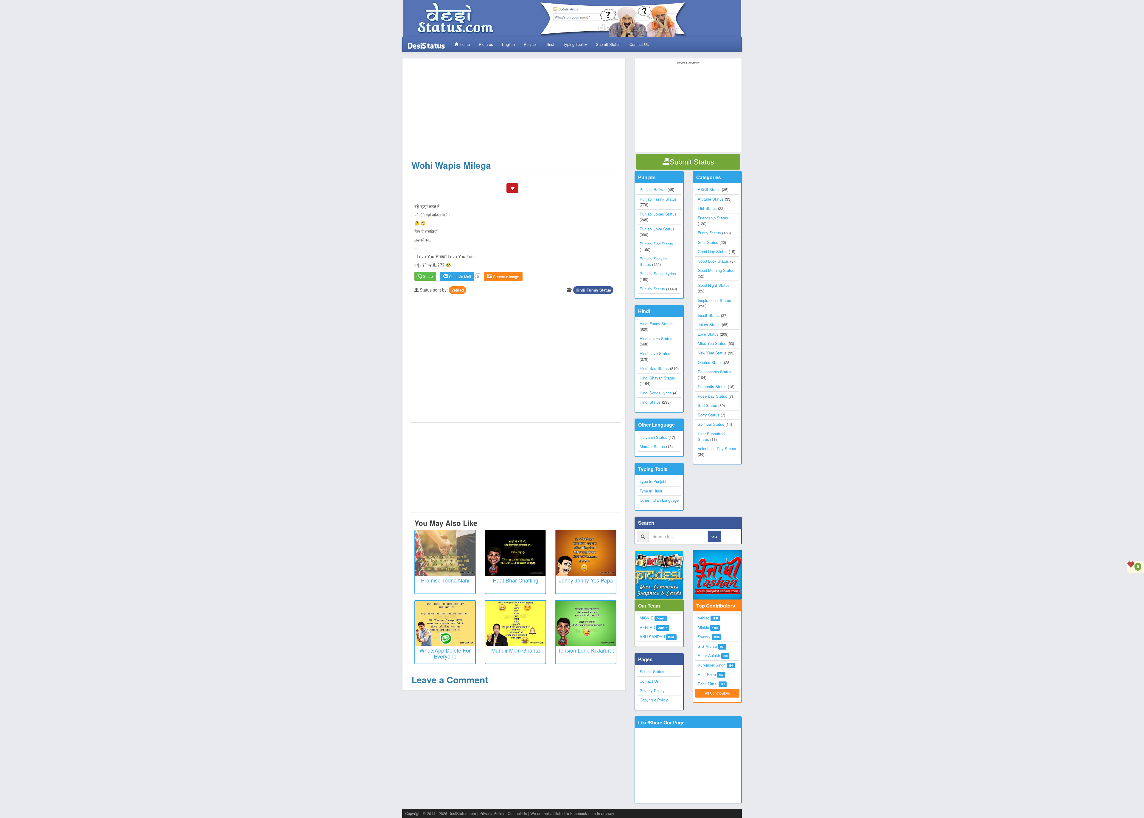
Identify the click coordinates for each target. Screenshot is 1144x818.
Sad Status (707, 405)
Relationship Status (714, 371)
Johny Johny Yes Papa (586, 580)
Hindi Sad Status (654, 368)
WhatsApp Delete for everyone (445, 653)
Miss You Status (712, 343)
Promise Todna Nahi (445, 580)
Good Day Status (713, 251)
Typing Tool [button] (573, 44)
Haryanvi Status (653, 437)
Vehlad (457, 290)
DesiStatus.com (462, 813)
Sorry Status (708, 415)
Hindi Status (650, 402)
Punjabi (530, 44)
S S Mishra (707, 646)
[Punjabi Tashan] (717, 574)
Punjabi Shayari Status (653, 261)
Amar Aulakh (709, 655)
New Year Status (712, 353)
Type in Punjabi (653, 481)
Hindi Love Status (655, 353)
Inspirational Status (714, 300)
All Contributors (717, 692)
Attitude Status (711, 199)
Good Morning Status (716, 270)
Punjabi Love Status (657, 229)
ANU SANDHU (652, 636)
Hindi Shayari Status (657, 378)
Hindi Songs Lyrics (656, 393)
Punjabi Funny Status (658, 199)
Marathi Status (652, 446)
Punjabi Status (652, 289)
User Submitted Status (711, 436)
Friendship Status (713, 218)
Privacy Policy (652, 690)
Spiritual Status (711, 424)
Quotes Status (710, 362)
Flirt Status (707, 208)
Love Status (708, 334)
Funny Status (709, 233)
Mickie (703, 627)
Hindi (549, 44)
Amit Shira (707, 674)
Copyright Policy (654, 700)
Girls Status (708, 242)
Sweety (704, 636)
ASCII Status (709, 189)
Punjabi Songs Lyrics (658, 273)
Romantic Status (712, 386)
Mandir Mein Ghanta (515, 650)
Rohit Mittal (707, 684)
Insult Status (709, 315)
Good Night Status (714, 285)
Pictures (486, 44)
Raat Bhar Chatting (515, 580)
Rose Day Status (712, 396)
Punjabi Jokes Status (658, 214)
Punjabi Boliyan (653, 189)
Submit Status (608, 44)
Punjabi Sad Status (656, 244)
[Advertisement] (515, 109)
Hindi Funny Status (593, 290)
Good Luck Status (713, 261)
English (508, 44)
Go (714, 536)
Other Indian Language (659, 500)
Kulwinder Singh (711, 665)
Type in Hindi (651, 491)
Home (464, 44)
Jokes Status (709, 324)
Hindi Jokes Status (656, 338)
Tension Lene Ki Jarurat (586, 650)
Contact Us (639, 44)
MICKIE (646, 618)
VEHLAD (647, 627)
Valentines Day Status (717, 448)
